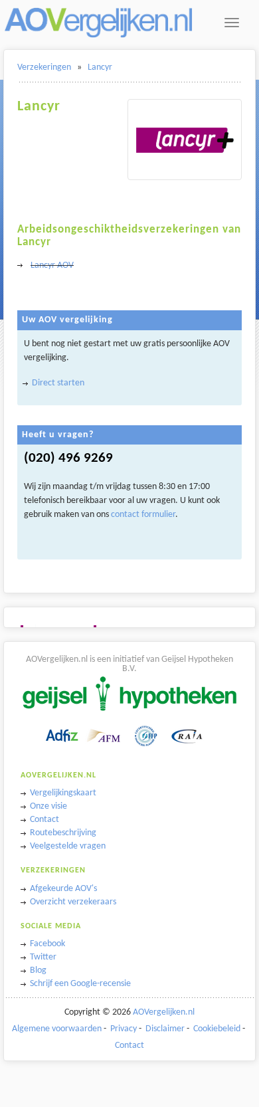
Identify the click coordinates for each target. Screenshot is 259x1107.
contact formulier (143, 515)
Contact (44, 820)
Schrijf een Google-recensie (80, 984)
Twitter (43, 957)
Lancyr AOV (52, 265)
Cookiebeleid (216, 1029)
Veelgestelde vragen (68, 846)
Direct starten (58, 383)
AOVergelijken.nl (164, 1012)
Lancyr (100, 67)
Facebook (47, 944)
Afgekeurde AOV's (63, 889)
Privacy (123, 1029)
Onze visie (48, 806)
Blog (38, 970)
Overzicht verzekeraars (73, 902)
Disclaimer (165, 1029)
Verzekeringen (44, 67)
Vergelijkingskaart (63, 793)
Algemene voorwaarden (57, 1029)
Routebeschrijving (63, 833)
